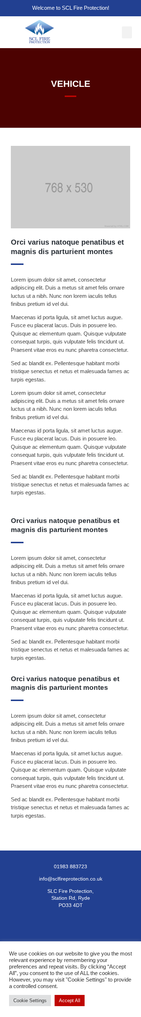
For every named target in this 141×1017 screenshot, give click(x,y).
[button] (127, 32)
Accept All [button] (69, 1000)
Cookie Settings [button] (30, 1000)
